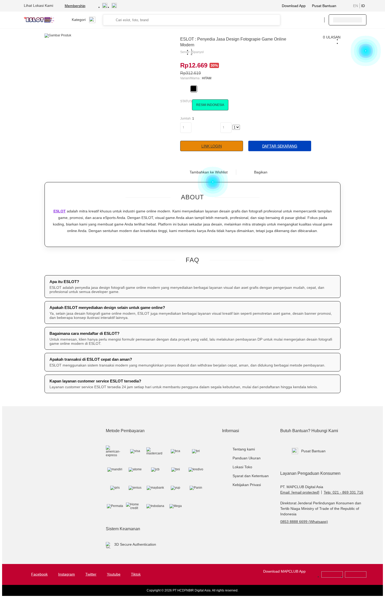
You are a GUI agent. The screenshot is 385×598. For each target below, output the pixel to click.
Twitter (90, 574)
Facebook (39, 574)
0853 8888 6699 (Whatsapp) (304, 522)
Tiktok (136, 574)
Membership (75, 6)
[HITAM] (193, 89)
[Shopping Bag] (304, 20)
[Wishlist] (294, 20)
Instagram (66, 574)
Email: (299, 492)
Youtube (113, 574)
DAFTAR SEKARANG (279, 146)
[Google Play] (332, 576)
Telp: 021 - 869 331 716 (343, 492)
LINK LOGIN (211, 146)
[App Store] (355, 576)
